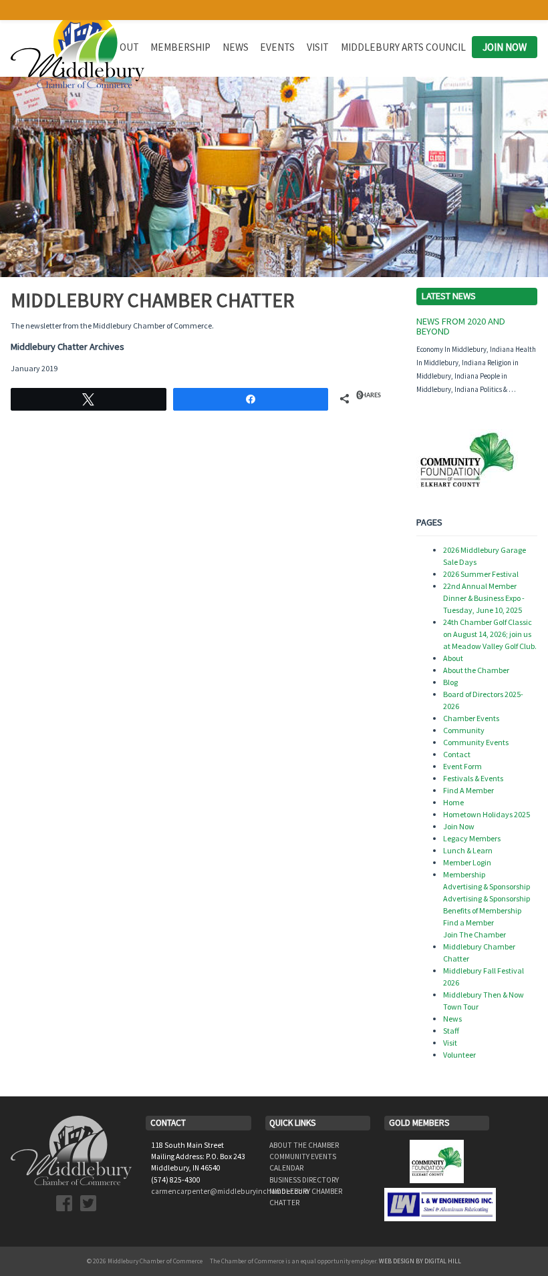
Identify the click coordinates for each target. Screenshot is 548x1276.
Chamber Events (471, 718)
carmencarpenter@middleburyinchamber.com (230, 1191)
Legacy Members (472, 838)
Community (464, 730)
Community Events (476, 742)
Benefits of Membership (482, 910)
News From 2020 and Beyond (460, 326)
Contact (456, 754)
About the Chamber (476, 670)
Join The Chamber (474, 934)
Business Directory (304, 1180)
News (236, 47)
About (453, 658)
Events (277, 47)
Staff (451, 1031)
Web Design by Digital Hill (420, 1261)
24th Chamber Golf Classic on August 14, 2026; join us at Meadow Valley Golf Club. (490, 634)
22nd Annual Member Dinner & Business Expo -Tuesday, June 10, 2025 (484, 598)
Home (453, 802)
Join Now (505, 47)
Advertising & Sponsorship (486, 886)
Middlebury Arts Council (403, 47)
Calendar (286, 1168)
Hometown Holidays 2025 (486, 814)
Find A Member (468, 790)
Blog (450, 682)
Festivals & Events (473, 778)
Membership (180, 47)
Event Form (462, 766)
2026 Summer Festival (481, 574)
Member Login (467, 862)
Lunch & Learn (468, 850)
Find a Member (468, 922)
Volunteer (459, 1055)
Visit (318, 47)
